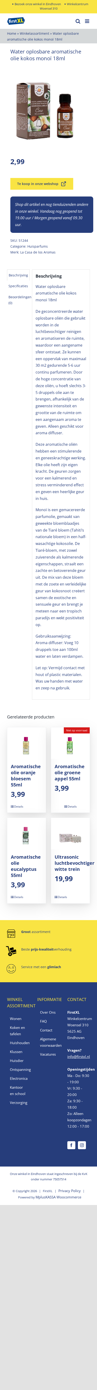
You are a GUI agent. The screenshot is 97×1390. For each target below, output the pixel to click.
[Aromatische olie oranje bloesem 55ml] (26, 743)
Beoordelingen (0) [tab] (20, 300)
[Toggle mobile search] (78, 21)
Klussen (16, 1051)
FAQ (43, 1021)
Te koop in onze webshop (37, 183)
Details (18, 806)
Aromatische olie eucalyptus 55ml (26, 866)
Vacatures (48, 1054)
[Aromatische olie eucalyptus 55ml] (26, 833)
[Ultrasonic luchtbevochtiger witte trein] (70, 833)
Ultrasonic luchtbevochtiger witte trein (74, 863)
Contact (46, 1030)
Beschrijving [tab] (18, 275)
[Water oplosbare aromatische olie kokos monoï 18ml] (48, 107)
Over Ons (48, 1012)
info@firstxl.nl (78, 1056)
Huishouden (18, 1042)
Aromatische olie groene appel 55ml (70, 772)
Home (11, 33)
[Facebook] (71, 1145)
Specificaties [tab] (18, 286)
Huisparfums (37, 246)
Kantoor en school (17, 1090)
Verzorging (18, 1102)
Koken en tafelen (17, 1030)
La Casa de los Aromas (38, 252)
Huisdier (17, 1060)
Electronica (18, 1078)
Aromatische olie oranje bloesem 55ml (26, 775)
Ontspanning (18, 1069)
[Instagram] (82, 1145)
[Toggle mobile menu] (87, 21)
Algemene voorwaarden (48, 1042)
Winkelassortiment (34, 33)
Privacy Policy (69, 1190)
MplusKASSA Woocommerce (58, 1197)
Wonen (15, 1018)
